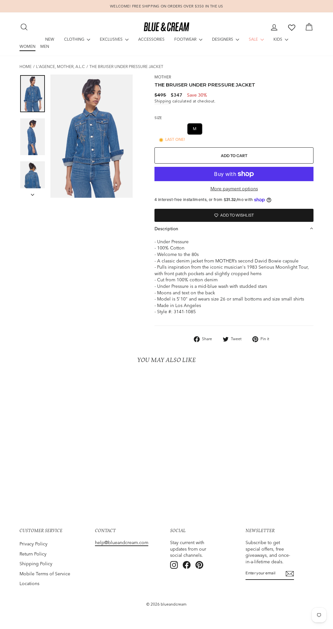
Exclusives (112, 39)
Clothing (74, 39)
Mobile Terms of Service (45, 574)
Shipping (162, 101)
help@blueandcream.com (121, 542)
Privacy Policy (33, 544)
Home (26, 66)
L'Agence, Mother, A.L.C (60, 66)
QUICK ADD (54, 464)
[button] (233, 228)
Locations (29, 583)
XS (163, 128)
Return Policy (33, 554)
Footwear (185, 39)
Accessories (151, 39)
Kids (278, 39)
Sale (254, 39)
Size (158, 117)
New (49, 39)
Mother (162, 76)
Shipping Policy (36, 564)
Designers (223, 39)
